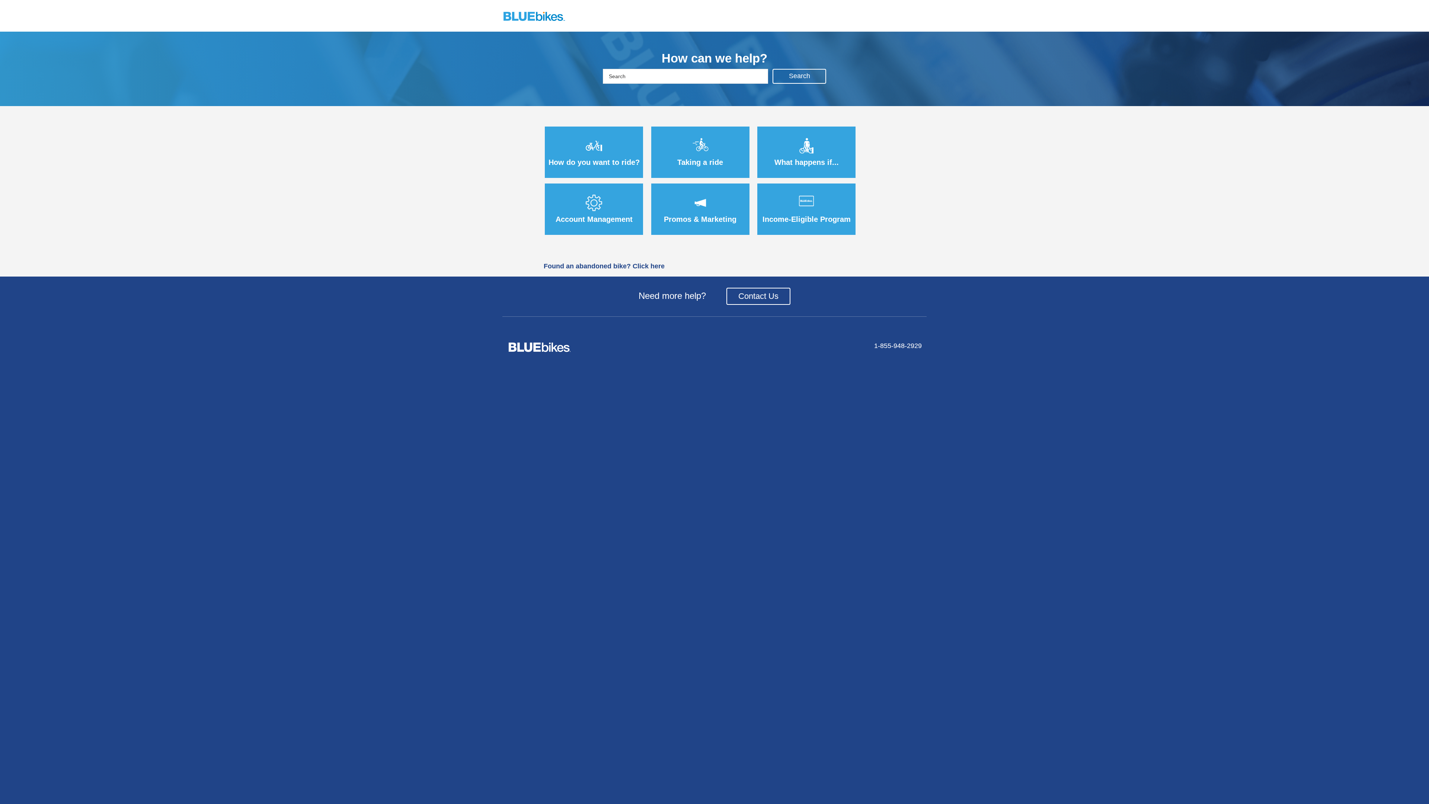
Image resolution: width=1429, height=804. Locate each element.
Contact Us (758, 296)
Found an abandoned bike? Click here (604, 266)
